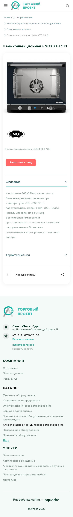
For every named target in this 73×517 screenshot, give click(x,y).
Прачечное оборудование (19, 435)
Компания (13, 360)
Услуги (10, 448)
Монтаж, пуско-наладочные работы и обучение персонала (33, 467)
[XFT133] (36, 87)
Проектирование (14, 455)
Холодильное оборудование (21, 400)
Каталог (11, 388)
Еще (6, 440)
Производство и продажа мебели (24, 474)
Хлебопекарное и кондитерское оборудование (33, 424)
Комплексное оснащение (19, 460)
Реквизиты (10, 378)
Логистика (9, 479)
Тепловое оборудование (19, 395)
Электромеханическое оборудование (27, 405)
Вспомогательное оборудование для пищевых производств (33, 417)
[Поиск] (67, 6)
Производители (13, 373)
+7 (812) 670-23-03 (25, 335)
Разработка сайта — (28, 499)
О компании (10, 368)
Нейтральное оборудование (21, 430)
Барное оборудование (17, 411)
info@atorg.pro (23, 345)
